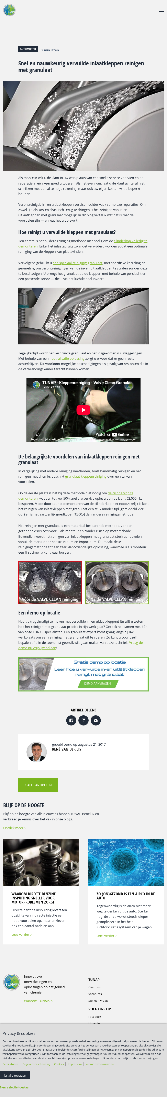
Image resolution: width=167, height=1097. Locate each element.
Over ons (94, 987)
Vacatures (95, 994)
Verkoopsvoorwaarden (100, 1064)
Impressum (75, 1064)
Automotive (28, 49)
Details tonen (10, 1064)
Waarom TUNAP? (37, 1001)
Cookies (59, 1064)
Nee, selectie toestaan (15, 1087)
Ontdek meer (13, 828)
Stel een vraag (98, 1000)
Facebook (94, 1017)
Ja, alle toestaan (15, 1075)
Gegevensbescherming (36, 1064)
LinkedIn (94, 1023)
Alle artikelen (39, 785)
